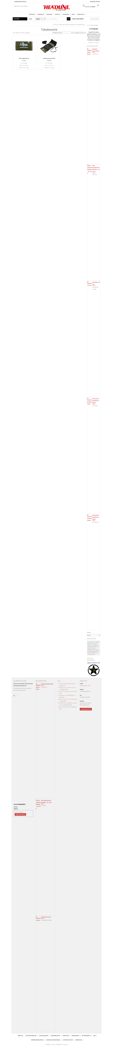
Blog (73, 14)
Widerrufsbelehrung (37, 1040)
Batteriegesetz (86, 1035)
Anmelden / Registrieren (20, 6)
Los (69, 19)
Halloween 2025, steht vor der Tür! (67, 687)
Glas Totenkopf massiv (64, 707)
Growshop (41, 14)
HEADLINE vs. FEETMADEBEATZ (66, 695)
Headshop (49, 14)
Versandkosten (25, 65)
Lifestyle (57, 14)
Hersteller (66, 1035)
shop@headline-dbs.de (85, 685)
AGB (94, 1035)
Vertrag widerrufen (86, 709)
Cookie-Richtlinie (68, 1040)
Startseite (32, 14)
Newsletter (80, 14)
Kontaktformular (91, 654)
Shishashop (65, 14)
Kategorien (16, 19)
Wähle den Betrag (20, 814)
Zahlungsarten (43, 1035)
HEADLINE (65, 1044)
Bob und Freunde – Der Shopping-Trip (68, 699)
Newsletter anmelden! (93, 42)
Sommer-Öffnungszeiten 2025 (66, 691)
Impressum (79, 1040)
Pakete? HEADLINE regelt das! (66, 683)
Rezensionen (75, 1035)
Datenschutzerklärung (53, 1040)
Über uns (20, 1035)
